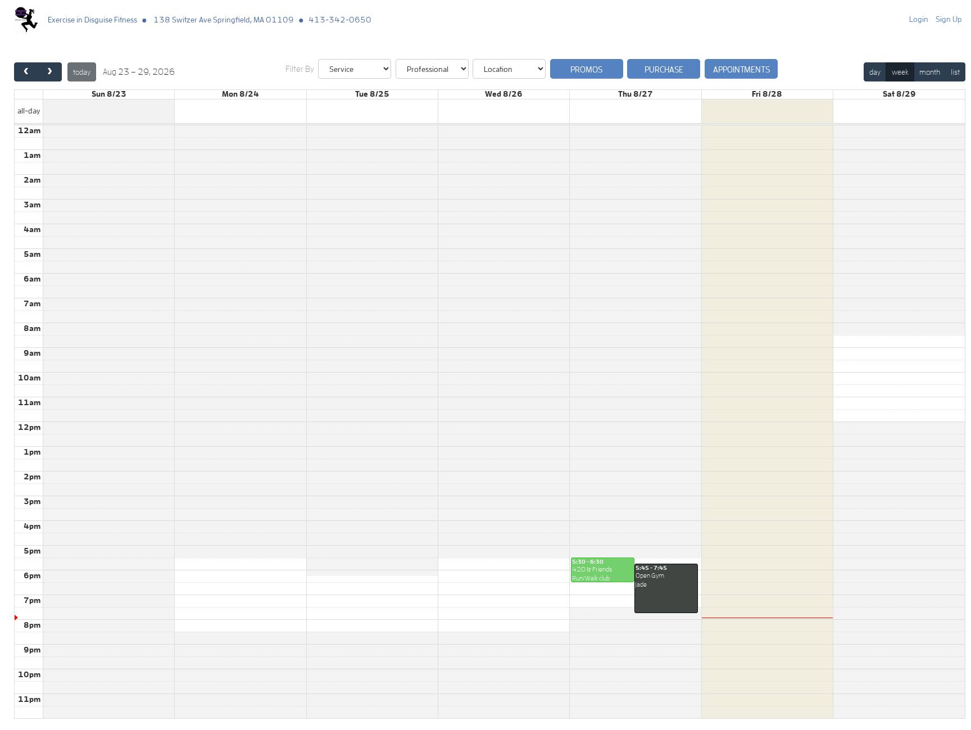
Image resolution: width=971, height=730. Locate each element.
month (929, 71)
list (955, 71)
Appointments (741, 69)
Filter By (299, 69)
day (875, 71)
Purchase (664, 69)
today (81, 71)
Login (918, 19)
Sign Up (949, 19)
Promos (586, 69)
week (900, 71)
